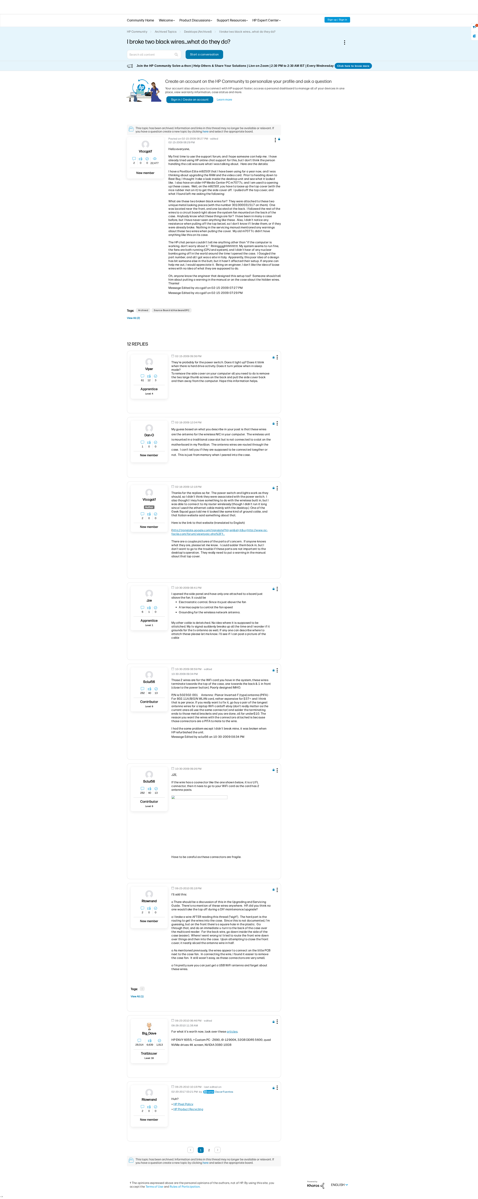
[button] (275, 139)
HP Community (137, 31)
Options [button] (346, 42)
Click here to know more (353, 65)
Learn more (224, 99)
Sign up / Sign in (337, 19)
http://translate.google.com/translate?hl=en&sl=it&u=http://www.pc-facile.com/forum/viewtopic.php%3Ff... (219, 532)
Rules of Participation (185, 1186)
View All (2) (133, 318)
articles (232, 1031)
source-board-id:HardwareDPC (171, 310)
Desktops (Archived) (198, 31)
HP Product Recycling (188, 1109)
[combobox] (154, 54)
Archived (143, 310)
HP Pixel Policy (183, 1104)
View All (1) (137, 996)
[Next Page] (218, 1150)
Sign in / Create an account (190, 99)
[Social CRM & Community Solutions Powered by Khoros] (315, 1184)
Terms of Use (154, 1186)
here (206, 131)
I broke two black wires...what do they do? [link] (247, 31)
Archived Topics (166, 31)
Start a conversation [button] (204, 54)
